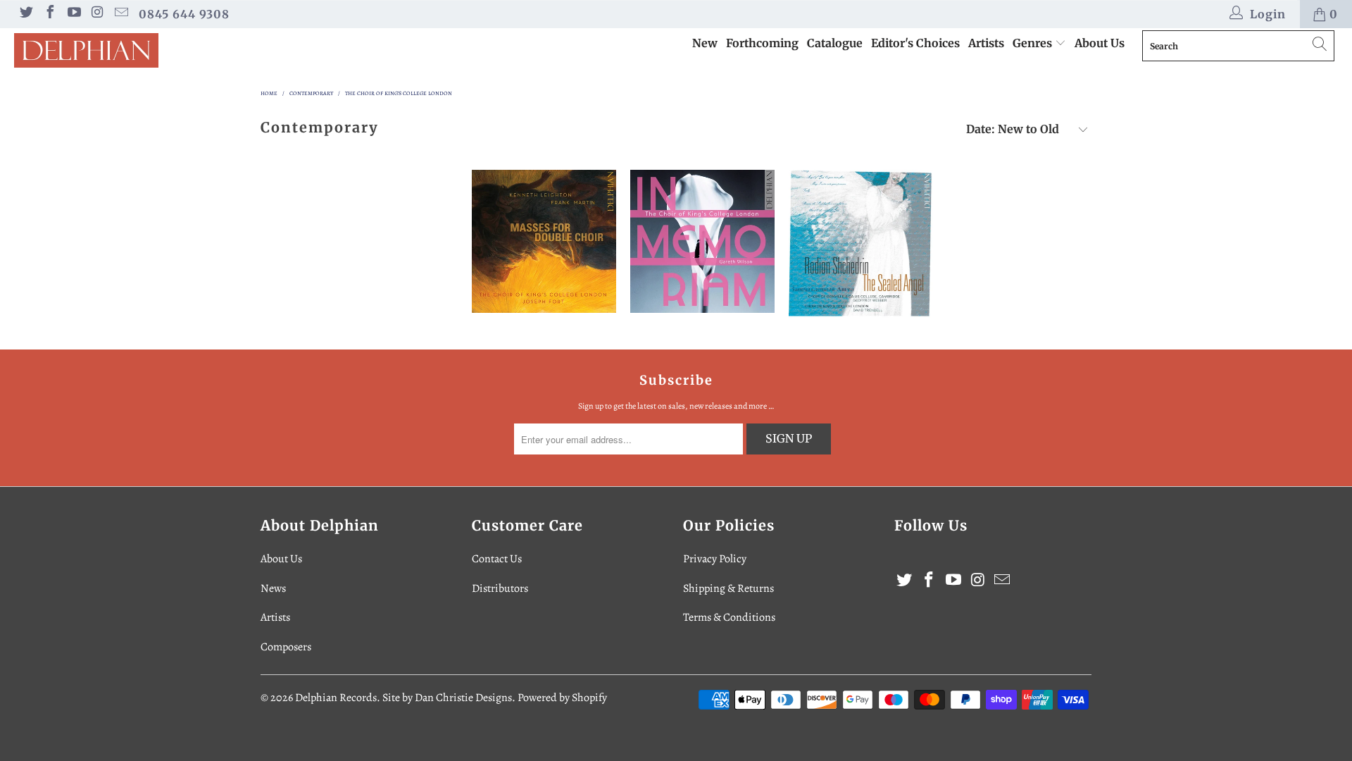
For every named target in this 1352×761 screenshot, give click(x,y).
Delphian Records (336, 697)
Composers (286, 647)
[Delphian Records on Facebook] (49, 14)
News (273, 588)
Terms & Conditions (729, 617)
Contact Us (497, 559)
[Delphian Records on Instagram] (97, 14)
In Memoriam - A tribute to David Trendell (702, 241)
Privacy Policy (714, 559)
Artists (986, 43)
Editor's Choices (915, 43)
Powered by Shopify (562, 697)
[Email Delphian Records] (120, 14)
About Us (1100, 43)
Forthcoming (762, 43)
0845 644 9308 (184, 14)
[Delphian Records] (115, 50)
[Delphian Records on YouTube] (73, 14)
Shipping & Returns (728, 588)
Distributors (500, 588)
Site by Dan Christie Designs (447, 697)
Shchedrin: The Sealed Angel (861, 244)
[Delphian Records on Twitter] (25, 14)
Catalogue (835, 43)
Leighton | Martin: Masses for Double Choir (544, 241)
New (705, 43)
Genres (1034, 43)
